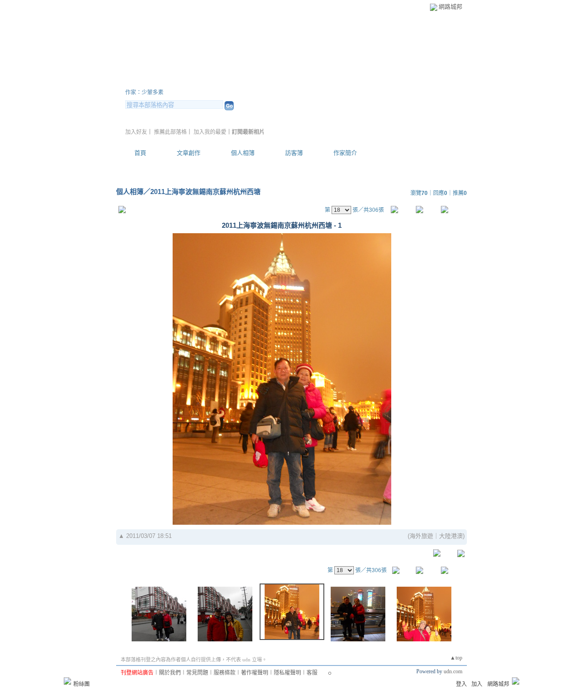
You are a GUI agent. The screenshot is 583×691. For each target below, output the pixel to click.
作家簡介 (345, 152)
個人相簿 (243, 152)
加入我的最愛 (210, 132)
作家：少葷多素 (144, 92)
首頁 (140, 152)
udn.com (453, 671)
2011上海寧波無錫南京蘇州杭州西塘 (205, 191)
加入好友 (136, 132)
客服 (312, 673)
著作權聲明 (254, 673)
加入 (476, 684)
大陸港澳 (451, 535)
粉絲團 (81, 684)
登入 (461, 684)
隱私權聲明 (287, 673)
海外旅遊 (421, 535)
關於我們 (170, 673)
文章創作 (188, 152)
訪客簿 (294, 152)
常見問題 (197, 673)
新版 (268, 81)
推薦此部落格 (170, 132)
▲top (456, 658)
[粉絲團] (67, 681)
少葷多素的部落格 (180, 81)
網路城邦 (450, 6)
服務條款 (224, 673)
